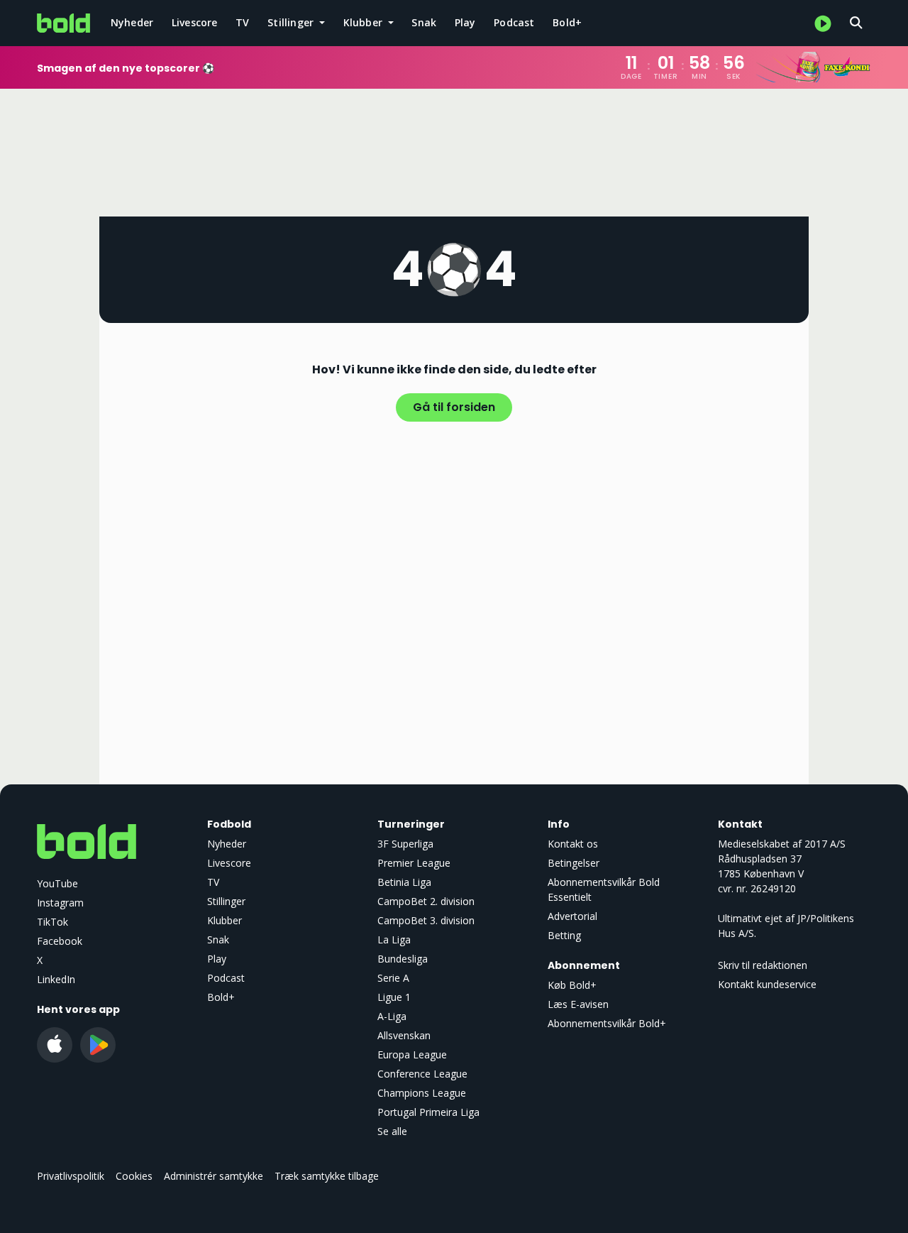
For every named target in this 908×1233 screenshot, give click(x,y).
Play (465, 22)
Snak (423, 22)
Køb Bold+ (572, 985)
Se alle (392, 1131)
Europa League (412, 1054)
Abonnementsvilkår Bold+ (607, 1023)
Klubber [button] (364, 22)
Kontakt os (573, 843)
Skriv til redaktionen (762, 965)
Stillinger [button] (291, 22)
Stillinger (226, 901)
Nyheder (132, 22)
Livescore (195, 22)
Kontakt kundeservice (767, 984)
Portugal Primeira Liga (428, 1112)
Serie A (393, 978)
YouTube (57, 883)
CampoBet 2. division (426, 901)
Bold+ (567, 22)
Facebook (59, 941)
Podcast (514, 22)
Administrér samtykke (213, 1176)
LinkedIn (56, 979)
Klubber (224, 920)
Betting (564, 935)
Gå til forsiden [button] (454, 407)
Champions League (421, 1093)
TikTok (52, 921)
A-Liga (391, 1016)
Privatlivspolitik (70, 1176)
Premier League (413, 863)
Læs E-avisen (578, 1004)
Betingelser (573, 863)
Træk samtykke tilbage (327, 1176)
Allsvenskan (404, 1035)
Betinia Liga (404, 882)
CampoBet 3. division (426, 920)
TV (242, 22)
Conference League (422, 1073)
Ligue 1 (394, 997)
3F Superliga (405, 843)
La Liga (394, 939)
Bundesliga (402, 958)
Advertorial (572, 916)
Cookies (134, 1176)
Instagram (60, 902)
